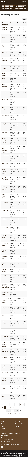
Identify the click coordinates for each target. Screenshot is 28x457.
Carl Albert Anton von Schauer (4, 344)
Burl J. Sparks (5, 155)
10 (7, 407)
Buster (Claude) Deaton (4, 171)
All (8, 413)
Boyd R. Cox (5, 52)
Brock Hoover (5, 93)
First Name (5, 23)
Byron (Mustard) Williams (4, 187)
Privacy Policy (24, 453)
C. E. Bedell (5, 219)
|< (2, 404)
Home (2, 421)
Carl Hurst (4, 330)
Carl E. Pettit (5, 357)
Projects (3, 424)
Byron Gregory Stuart (4, 196)
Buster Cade (5, 163)
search (24, 19)
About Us (17, 421)
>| (13, 407)
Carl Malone (5, 336)
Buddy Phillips (5, 132)
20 (15, 413)
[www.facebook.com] (2, 447)
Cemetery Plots (19, 424)
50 (19, 413)
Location (12, 23)
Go (21, 411)
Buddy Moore (5, 124)
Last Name (5, 24)
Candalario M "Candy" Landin (5, 300)
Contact (3, 428)
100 (22, 413)
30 (17, 413)
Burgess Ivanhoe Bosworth (4, 140)
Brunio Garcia (5, 115)
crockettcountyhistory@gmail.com (12, 444)
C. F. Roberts (5, 227)
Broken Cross (5, 99)
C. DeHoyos (5, 202)
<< (5, 404)
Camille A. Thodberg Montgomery (5, 285)
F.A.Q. (2, 426)
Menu (23, 1)
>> (10, 407)
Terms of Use (18, 453)
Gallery (17, 426)
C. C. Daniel (5, 211)
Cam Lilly (4, 276)
